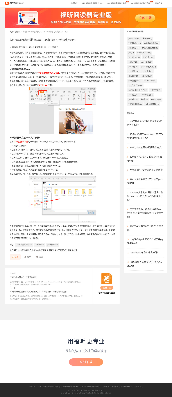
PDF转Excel (149, 81)
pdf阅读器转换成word (24, 245)
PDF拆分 (133, 71)
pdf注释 (132, 99)
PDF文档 (155, 90)
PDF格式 (133, 95)
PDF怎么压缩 (135, 85)
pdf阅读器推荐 (148, 67)
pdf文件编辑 (152, 104)
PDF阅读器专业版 (20, 142)
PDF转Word (43, 85)
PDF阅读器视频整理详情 (90, 387)
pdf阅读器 (133, 39)
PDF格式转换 (144, 53)
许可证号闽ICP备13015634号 (71, 393)
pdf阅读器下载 (151, 43)
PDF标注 (148, 57)
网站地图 (106, 387)
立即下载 (86, 362)
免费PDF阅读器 (150, 48)
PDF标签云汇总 (126, 387)
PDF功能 (147, 76)
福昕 (144, 99)
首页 (11, 32)
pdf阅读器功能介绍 (137, 90)
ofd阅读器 (147, 95)
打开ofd (147, 39)
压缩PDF (133, 76)
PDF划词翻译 (135, 104)
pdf (131, 53)
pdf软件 (132, 62)
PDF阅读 (156, 99)
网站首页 (74, 3)
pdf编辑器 (133, 81)
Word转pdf (134, 57)
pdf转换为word (52, 245)
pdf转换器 (146, 62)
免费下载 (107, 288)
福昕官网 (138, 387)
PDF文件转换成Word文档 (48, 73)
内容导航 (115, 387)
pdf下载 (132, 67)
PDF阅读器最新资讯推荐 (70, 387)
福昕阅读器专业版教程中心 (48, 387)
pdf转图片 (147, 71)
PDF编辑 (133, 48)
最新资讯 (18, 32)
